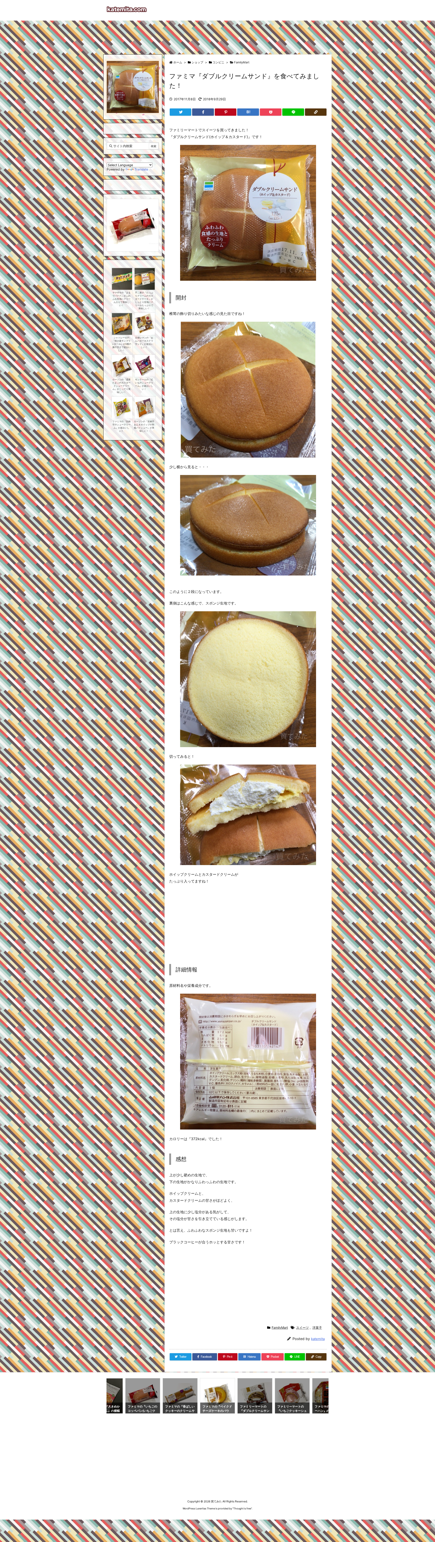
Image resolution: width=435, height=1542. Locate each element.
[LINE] (293, 112)
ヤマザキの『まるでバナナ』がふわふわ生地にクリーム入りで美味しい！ (121, 299)
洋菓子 (317, 1327)
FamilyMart (241, 62)
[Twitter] (180, 112)
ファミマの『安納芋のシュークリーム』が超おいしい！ (121, 426)
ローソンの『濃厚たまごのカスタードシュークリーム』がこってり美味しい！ (121, 385)
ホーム (177, 62)
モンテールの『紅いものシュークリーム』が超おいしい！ (144, 384)
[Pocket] (270, 112)
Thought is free (242, 1508)
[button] (114, 220)
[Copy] (315, 112)
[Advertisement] (217, 35)
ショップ (197, 62)
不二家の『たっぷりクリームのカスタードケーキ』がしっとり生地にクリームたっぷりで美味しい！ (144, 300)
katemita (318, 1339)
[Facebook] (203, 112)
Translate (141, 169)
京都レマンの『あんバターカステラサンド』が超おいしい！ (144, 342)
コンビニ (218, 62)
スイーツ (302, 1327)
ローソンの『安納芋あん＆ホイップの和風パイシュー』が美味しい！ (144, 426)
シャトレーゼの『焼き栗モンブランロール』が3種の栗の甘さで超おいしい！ (121, 344)
